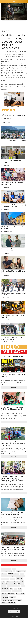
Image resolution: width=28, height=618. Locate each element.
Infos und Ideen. (5, 89)
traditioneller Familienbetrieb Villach (14, 116)
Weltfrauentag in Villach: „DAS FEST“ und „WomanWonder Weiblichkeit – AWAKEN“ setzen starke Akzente (12, 479)
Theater (17, 593)
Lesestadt (3, 586)
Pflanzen (19, 588)
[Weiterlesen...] (16, 388)
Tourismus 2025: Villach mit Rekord (13, 140)
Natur (11, 588)
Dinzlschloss (4, 573)
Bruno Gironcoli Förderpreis (7, 571)
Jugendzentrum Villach (11, 581)
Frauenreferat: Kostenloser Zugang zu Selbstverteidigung (13, 205)
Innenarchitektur (18, 115)
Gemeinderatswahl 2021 (20, 576)
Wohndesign (3, 118)
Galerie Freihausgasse (10, 576)
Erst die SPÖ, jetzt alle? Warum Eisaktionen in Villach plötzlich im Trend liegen (13, 443)
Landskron (15, 583)
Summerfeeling (11, 593)
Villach (5, 597)
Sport (13, 591)
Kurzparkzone (8, 583)
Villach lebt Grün (12, 597)
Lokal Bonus (17, 586)
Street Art (4, 593)
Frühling (3, 576)
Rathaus (3, 591)
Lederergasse (20, 583)
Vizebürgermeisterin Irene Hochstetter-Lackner (11, 600)
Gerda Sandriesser (5, 578)
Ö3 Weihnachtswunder (11, 602)
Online (15, 588)
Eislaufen (16, 573)
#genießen (3, 143)
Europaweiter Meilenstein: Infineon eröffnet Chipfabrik (13, 250)
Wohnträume (9, 118)
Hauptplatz (12, 578)
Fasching (22, 573)
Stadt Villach (19, 591)
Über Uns (8, 608)
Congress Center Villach (21, 571)
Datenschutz (18, 608)
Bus (14, 571)
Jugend (3, 581)
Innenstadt (19, 578)
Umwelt (22, 593)
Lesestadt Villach (10, 586)
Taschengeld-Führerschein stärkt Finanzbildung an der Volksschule (13, 548)
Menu (15, 1)
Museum (22, 586)
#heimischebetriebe (10, 114)
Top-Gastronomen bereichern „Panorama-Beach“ (11, 338)
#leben (15, 143)
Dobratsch (10, 573)
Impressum (13, 608)
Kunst (3, 583)
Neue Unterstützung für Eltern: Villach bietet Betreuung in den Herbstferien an (12, 409)
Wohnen (3, 602)
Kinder (18, 581)
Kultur (22, 581)
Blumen (13, 568)
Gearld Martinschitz (10, 115)
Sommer (8, 591)
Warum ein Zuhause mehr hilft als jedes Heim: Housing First (13, 514)
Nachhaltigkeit (5, 588)
